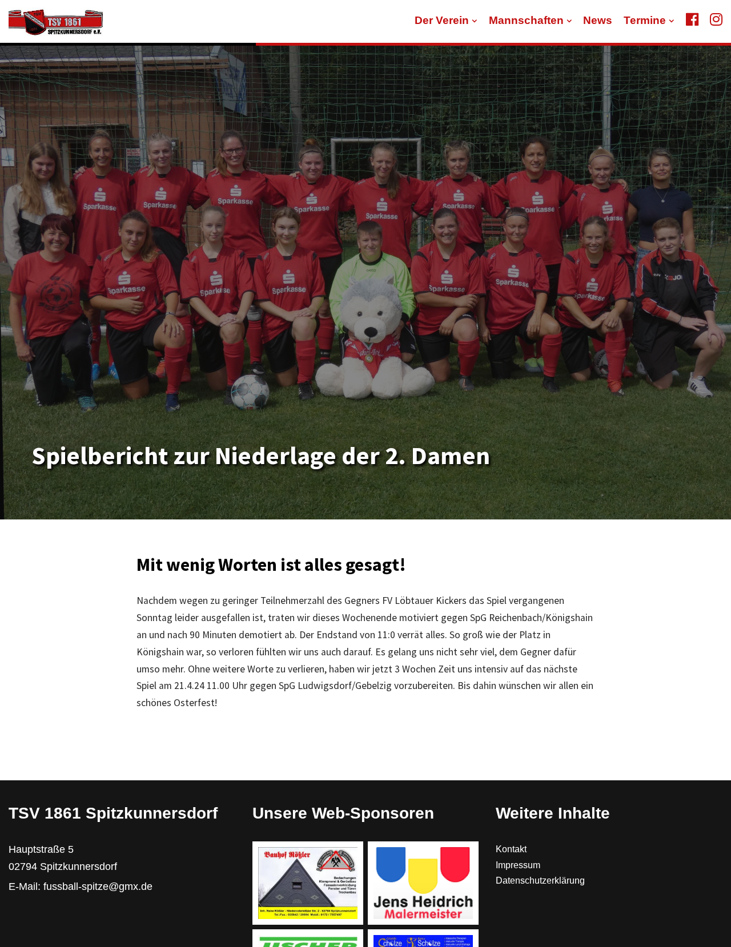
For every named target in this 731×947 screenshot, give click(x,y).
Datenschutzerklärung (540, 880)
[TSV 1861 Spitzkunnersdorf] (56, 21)
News (597, 20)
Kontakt (511, 849)
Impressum (518, 865)
